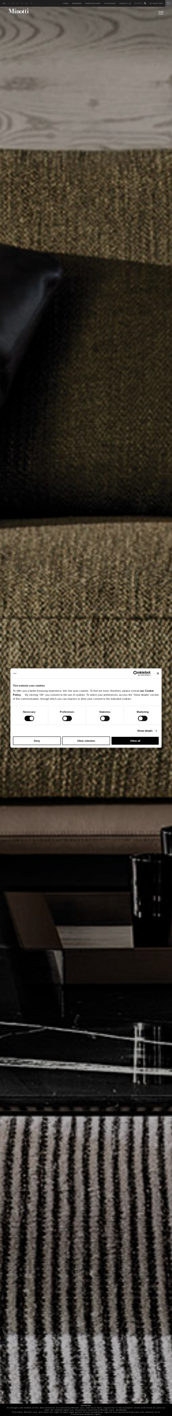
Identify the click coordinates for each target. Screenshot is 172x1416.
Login (66, 3)
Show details (145, 730)
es (22, 3)
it (9, 3)
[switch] (67, 718)
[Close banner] (158, 673)
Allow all (135, 740)
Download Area (93, 3)
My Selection (156, 3)
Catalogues (110, 3)
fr (17, 3)
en (4, 3)
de (13, 3)
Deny (37, 740)
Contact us (125, 3)
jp (31, 3)
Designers (76, 3)
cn (26, 3)
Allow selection (86, 740)
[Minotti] (19, 11)
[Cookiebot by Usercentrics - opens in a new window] (135, 673)
